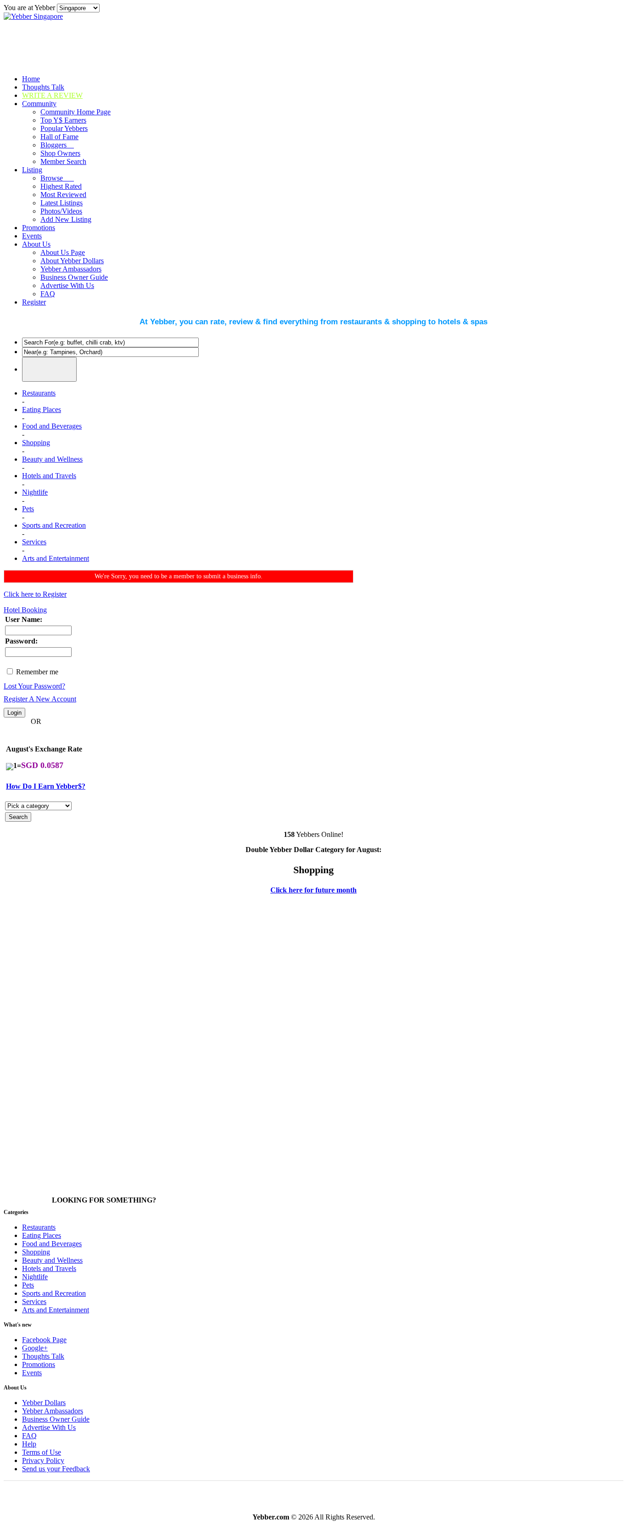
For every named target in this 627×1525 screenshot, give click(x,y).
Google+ (35, 1348)
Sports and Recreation (54, 525)
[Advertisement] (40, 1046)
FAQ (47, 294)
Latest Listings (61, 203)
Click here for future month (313, 890)
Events (32, 236)
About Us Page (62, 252)
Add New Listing (65, 219)
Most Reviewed (63, 194)
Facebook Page (44, 1340)
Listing (32, 170)
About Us (36, 244)
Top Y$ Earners (63, 120)
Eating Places (41, 409)
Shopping (36, 442)
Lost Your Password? (34, 686)
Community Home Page (75, 112)
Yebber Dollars (44, 1402)
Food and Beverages (52, 426)
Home (31, 79)
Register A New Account (40, 699)
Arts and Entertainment (55, 558)
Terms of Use (41, 1452)
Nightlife (35, 492)
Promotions (38, 228)
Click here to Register (35, 594)
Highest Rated (61, 186)
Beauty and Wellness (52, 459)
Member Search (63, 161)
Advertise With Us (67, 285)
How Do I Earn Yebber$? (45, 786)
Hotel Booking (25, 610)
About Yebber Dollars (72, 261)
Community (39, 103)
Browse (57, 178)
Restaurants (39, 393)
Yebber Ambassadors (70, 269)
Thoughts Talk (43, 87)
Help (29, 1444)
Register (34, 302)
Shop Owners (60, 153)
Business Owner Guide (74, 277)
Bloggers (57, 145)
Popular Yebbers (64, 128)
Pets (28, 509)
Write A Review (52, 95)
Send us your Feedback (56, 1469)
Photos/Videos (61, 211)
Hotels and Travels (49, 476)
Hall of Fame (59, 137)
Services (34, 542)
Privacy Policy (43, 1460)
